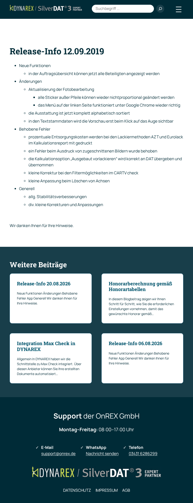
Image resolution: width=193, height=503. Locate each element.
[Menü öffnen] (178, 9)
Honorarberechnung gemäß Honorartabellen (140, 286)
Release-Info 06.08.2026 (135, 343)
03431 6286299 (143, 453)
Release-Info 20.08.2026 (43, 283)
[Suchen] (160, 9)
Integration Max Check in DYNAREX (46, 346)
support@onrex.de (58, 453)
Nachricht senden (102, 453)
